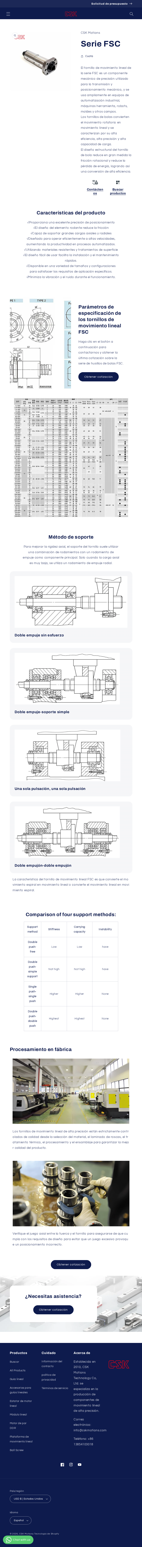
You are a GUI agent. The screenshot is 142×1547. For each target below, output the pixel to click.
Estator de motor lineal (21, 1403)
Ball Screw (17, 1450)
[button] (8, 14)
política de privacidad (49, 1377)
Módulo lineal (18, 1414)
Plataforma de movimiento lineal (21, 1439)
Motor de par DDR (18, 1425)
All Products (18, 1370)
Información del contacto (52, 1364)
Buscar (14, 1361)
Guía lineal (17, 1379)
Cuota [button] (89, 56)
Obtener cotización (98, 376)
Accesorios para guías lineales (20, 1390)
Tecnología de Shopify (46, 1534)
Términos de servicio (55, 1388)
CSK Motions (26, 1534)
